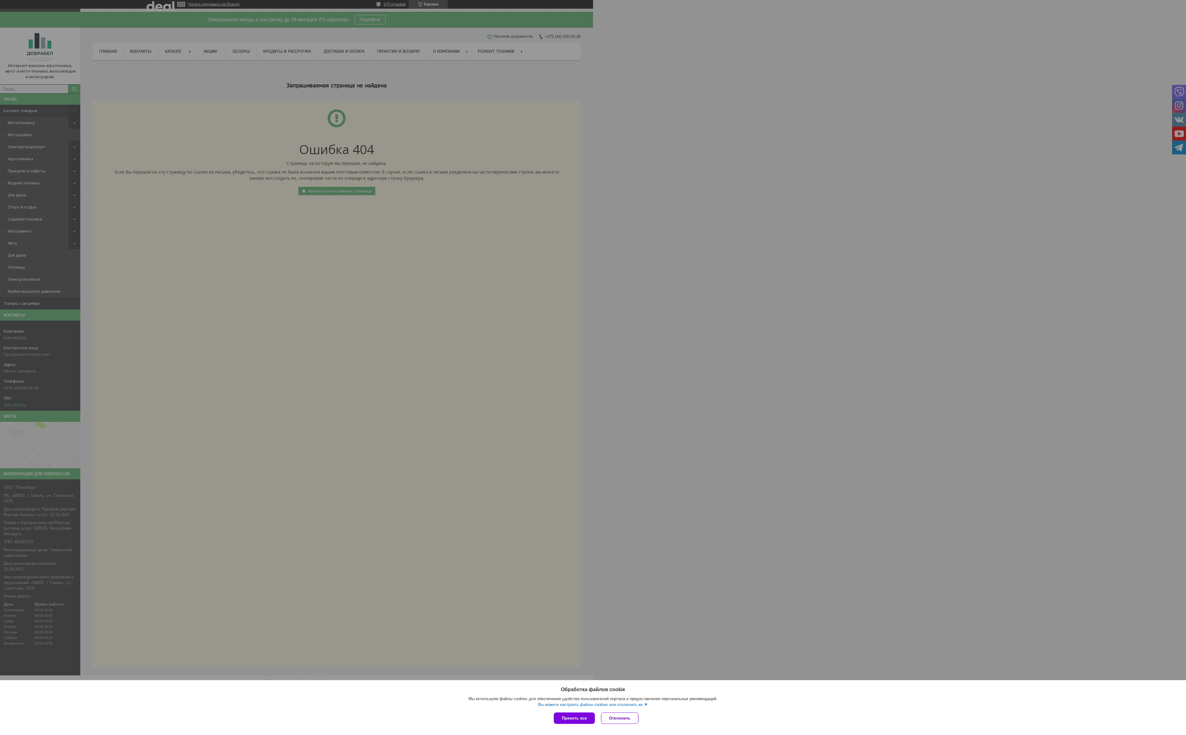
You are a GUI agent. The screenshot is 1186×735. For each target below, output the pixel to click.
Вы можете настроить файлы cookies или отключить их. (591, 704)
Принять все (574, 718)
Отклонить (619, 718)
